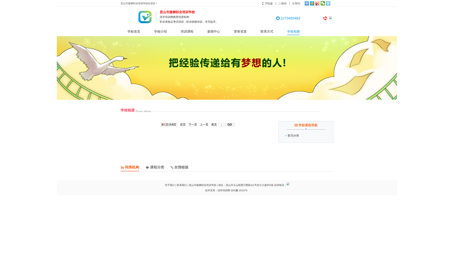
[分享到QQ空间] (312, 3)
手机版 (269, 3)
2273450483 (290, 18)
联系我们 (182, 185)
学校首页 (134, 31)
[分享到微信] (323, 3)
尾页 (214, 124)
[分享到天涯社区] (328, 3)
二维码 (282, 3)
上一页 (204, 124)
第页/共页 (168, 124)
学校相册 (293, 31)
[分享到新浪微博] (317, 3)
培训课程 (187, 31)
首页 (182, 124)
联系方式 (267, 31)
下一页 (193, 124)
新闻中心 (213, 31)
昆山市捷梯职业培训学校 (202, 185)
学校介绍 (160, 31)
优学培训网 (224, 190)
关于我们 (170, 185)
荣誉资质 (240, 31)
